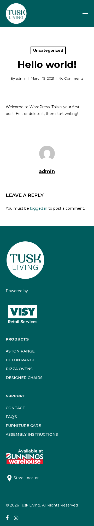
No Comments (70, 78)
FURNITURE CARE (23, 425)
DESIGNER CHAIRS (24, 377)
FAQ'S (11, 416)
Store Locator (26, 478)
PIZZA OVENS (19, 369)
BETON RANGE (20, 360)
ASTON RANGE (20, 351)
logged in (38, 208)
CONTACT (15, 408)
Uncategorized (48, 50)
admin (21, 78)
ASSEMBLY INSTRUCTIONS (32, 434)
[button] (85, 13)
